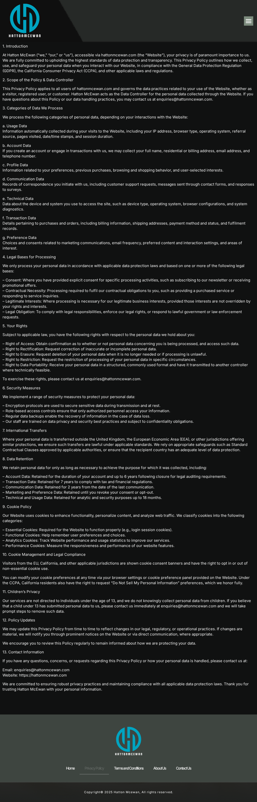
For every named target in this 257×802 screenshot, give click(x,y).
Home (70, 768)
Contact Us (183, 768)
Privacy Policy (94, 768)
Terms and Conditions (128, 768)
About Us (159, 768)
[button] (248, 21)
